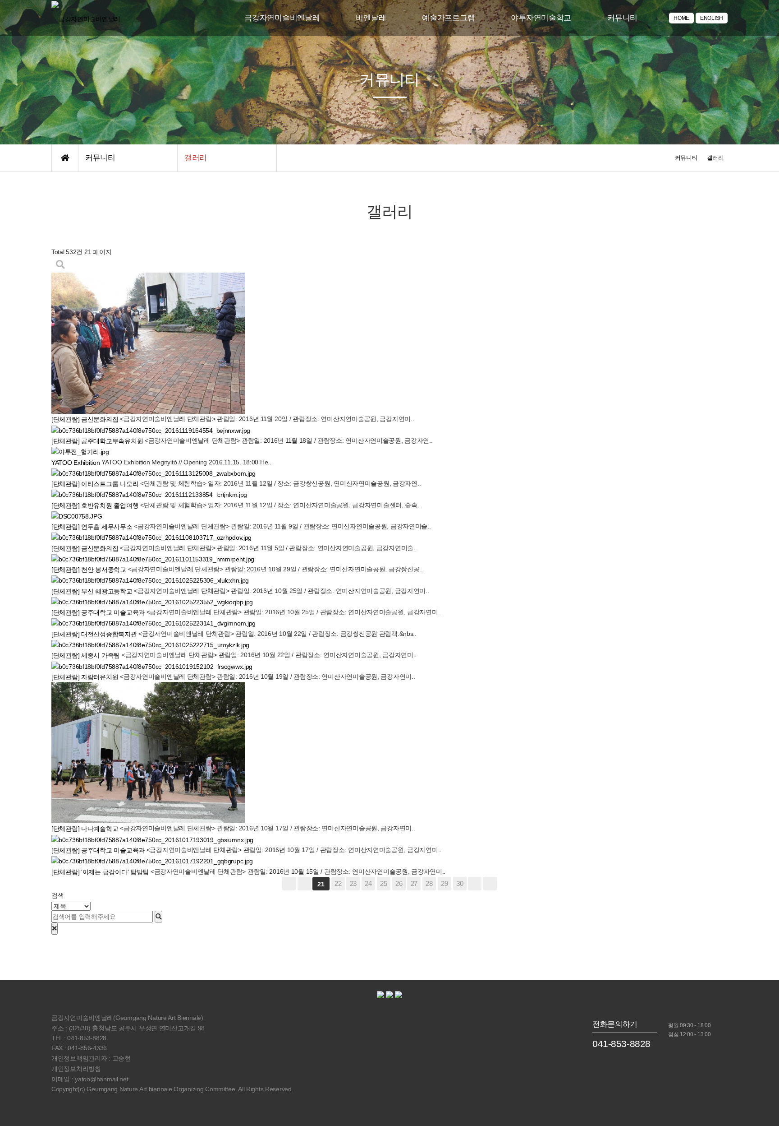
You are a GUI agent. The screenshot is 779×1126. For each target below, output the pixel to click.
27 (414, 883)
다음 (474, 883)
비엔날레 (371, 18)
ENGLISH (711, 18)
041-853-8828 (621, 1043)
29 (444, 883)
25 (383, 883)
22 (338, 883)
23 (353, 883)
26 (398, 883)
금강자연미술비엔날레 (282, 18)
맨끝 (490, 883)
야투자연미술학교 (541, 18)
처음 (289, 883)
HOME (681, 18)
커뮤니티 (622, 18)
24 (368, 883)
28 (429, 883)
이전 (304, 883)
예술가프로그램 (448, 18)
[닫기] (54, 928)
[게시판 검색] (60, 265)
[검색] (159, 916)
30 (459, 883)
